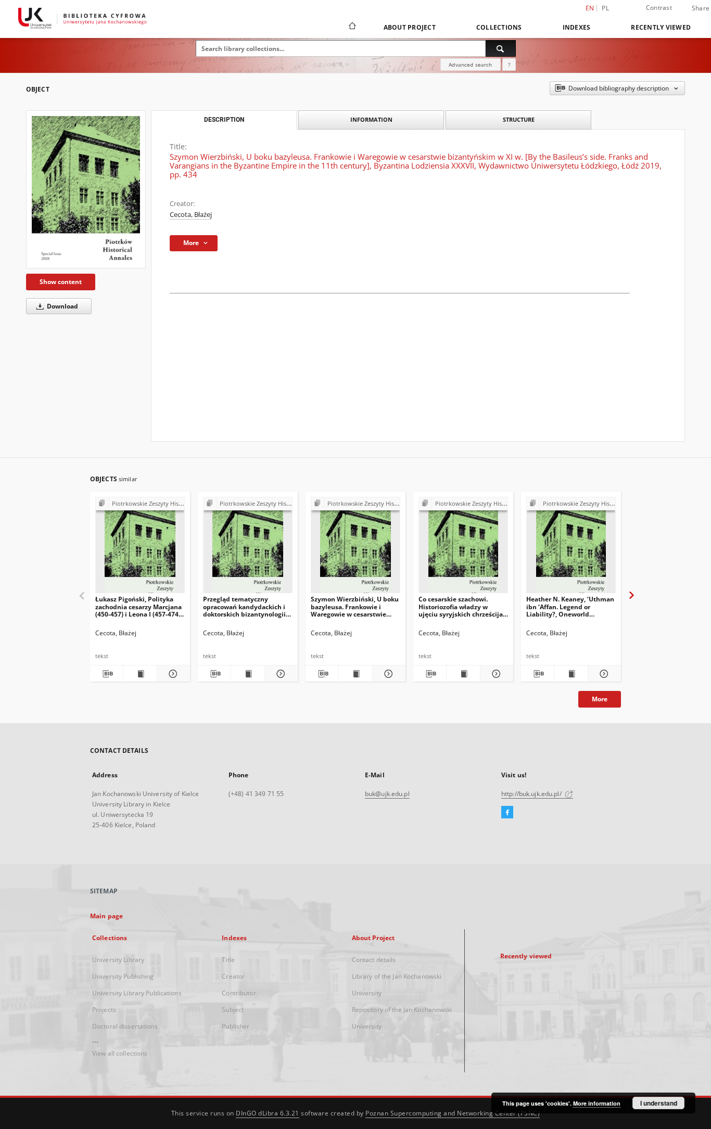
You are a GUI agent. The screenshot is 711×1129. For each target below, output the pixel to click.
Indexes (577, 27)
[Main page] (351, 27)
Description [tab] (224, 119)
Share (700, 8)
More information (596, 1103)
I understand (658, 1103)
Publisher (235, 1026)
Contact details (374, 959)
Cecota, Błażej (191, 214)
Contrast (659, 7)
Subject (233, 1009)
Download (61, 306)
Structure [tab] (519, 119)
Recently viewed (661, 27)
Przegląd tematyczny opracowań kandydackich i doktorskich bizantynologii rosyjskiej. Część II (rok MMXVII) (244, 606)
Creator (233, 976)
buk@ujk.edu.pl (387, 793)
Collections (499, 27)
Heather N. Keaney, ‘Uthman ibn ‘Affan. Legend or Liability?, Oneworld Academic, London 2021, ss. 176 (570, 606)
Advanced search (470, 64)
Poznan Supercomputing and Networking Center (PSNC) (452, 1113)
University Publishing (123, 976)
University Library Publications (137, 993)
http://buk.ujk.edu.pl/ (532, 793)
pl (605, 8)
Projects (104, 1009)
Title (228, 959)
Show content (61, 281)
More (599, 699)
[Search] (501, 48)
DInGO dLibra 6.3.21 (267, 1113)
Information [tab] (371, 119)
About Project (410, 27)
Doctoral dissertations (125, 1026)
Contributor (239, 993)
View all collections (119, 1053)
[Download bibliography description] (106, 674)
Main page (106, 916)
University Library (118, 959)
